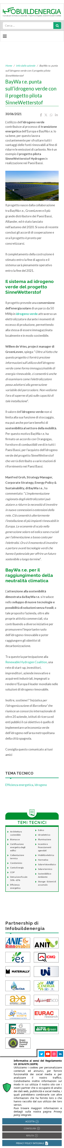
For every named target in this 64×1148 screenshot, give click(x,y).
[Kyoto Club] (17, 985)
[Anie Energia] (46, 985)
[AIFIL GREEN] (46, 1028)
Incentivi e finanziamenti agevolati (44, 847)
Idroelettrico (44, 834)
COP (12, 872)
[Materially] (17, 971)
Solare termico (45, 869)
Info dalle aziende (25, 65)
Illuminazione (44, 839)
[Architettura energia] (17, 1000)
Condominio (16, 863)
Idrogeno (40, 785)
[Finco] (17, 1028)
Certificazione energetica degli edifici (17, 847)
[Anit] (46, 942)
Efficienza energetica (19, 785)
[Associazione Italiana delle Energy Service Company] (46, 1000)
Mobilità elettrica (46, 855)
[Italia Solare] (17, 1014)
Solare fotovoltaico (47, 864)
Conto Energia (17, 867)
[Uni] (46, 971)
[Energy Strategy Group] (17, 957)
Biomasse (15, 839)
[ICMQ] (46, 957)
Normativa (43, 859)
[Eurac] (46, 1014)
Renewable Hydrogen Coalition (26, 662)
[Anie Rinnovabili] (17, 942)
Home (8, 65)
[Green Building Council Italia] (18, 1043)
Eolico (41, 830)
